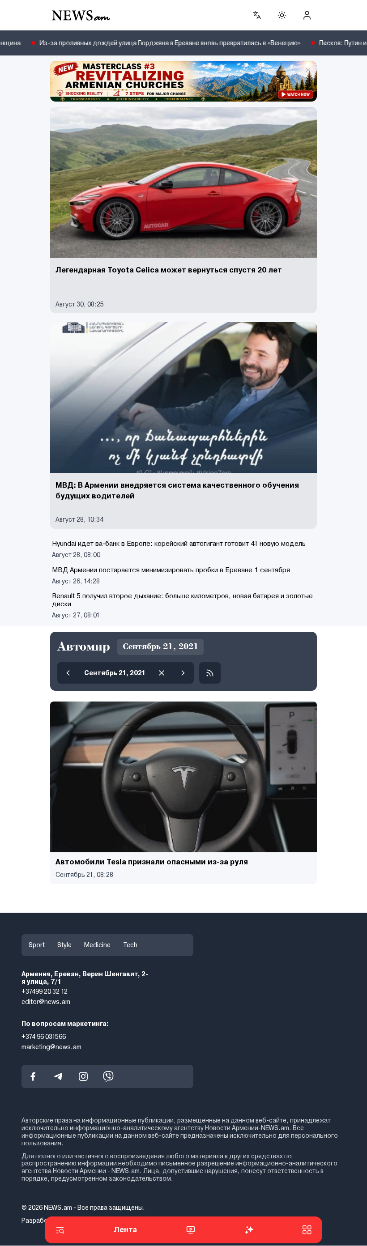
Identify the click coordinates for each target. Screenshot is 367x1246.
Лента (125, 1229)
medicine (97, 944)
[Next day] (183, 673)
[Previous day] (68, 673)
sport (37, 944)
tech (130, 944)
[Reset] (161, 673)
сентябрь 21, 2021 (114, 672)
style (64, 944)
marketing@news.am (51, 1046)
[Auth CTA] (307, 15)
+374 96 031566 (43, 1036)
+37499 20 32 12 (44, 991)
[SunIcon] (282, 15)
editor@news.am (45, 1001)
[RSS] (210, 673)
